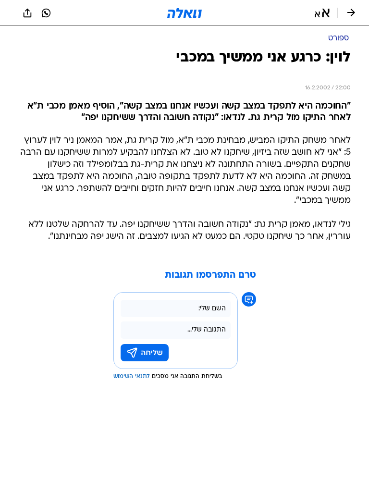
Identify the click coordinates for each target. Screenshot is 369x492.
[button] (322, 13)
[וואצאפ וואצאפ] (46, 13)
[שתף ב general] (27, 13)
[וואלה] (184, 13)
